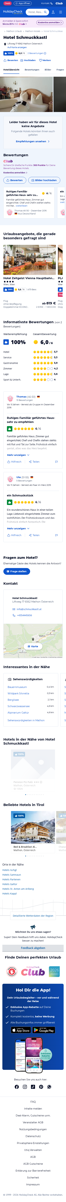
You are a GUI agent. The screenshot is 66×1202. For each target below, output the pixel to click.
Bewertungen (32, 69)
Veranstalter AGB (33, 1122)
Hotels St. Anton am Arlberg (18, 888)
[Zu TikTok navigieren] (33, 1087)
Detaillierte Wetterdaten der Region (33, 915)
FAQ (33, 1101)
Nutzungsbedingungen (33, 1129)
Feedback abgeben (33, 948)
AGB (33, 1156)
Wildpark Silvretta (18, 693)
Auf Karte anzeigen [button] (17, 47)
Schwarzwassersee (19, 706)
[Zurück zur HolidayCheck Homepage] (12, 12)
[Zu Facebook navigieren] (16, 1087)
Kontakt (45, 3)
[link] (53, 12)
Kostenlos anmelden (49, 22)
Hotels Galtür (9, 884)
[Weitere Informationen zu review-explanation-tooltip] (44, 53)
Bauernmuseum (17, 687)
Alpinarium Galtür (18, 712)
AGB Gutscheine (33, 1163)
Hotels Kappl (9, 893)
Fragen (60, 69)
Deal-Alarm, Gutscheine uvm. (33, 1115)
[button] (26, 94)
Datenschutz (33, 1136)
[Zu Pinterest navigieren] (41, 1087)
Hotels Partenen (11, 879)
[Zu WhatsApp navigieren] (49, 1087)
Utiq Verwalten (33, 1150)
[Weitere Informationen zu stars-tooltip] (40, 782)
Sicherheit (33, 1177)
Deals (7, 3)
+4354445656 (24, 615)
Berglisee (13, 699)
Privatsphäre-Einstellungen (33, 1143)
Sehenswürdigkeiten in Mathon (26, 720)
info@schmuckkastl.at (29, 609)
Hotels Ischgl (9, 870)
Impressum (33, 1184)
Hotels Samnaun (11, 874)
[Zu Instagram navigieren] (25, 1087)
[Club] (22, 24)
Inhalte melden (33, 1108)
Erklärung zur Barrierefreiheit (33, 1170)
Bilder (48, 69)
